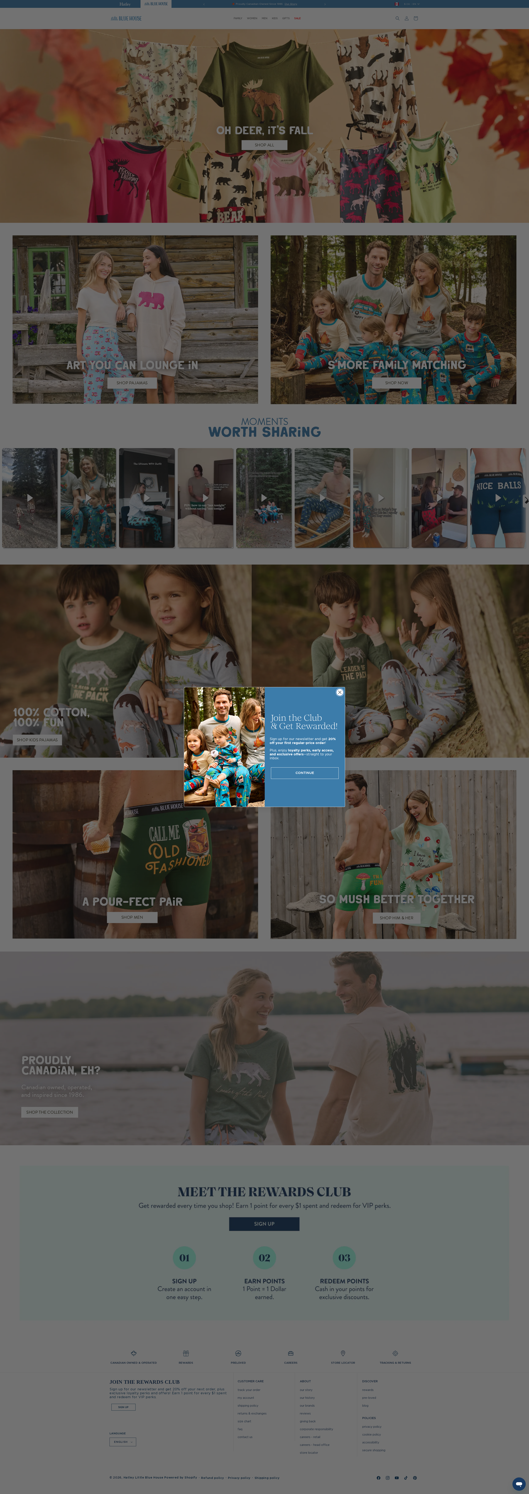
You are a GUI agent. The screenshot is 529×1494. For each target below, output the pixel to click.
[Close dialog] (339, 692)
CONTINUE (304, 773)
